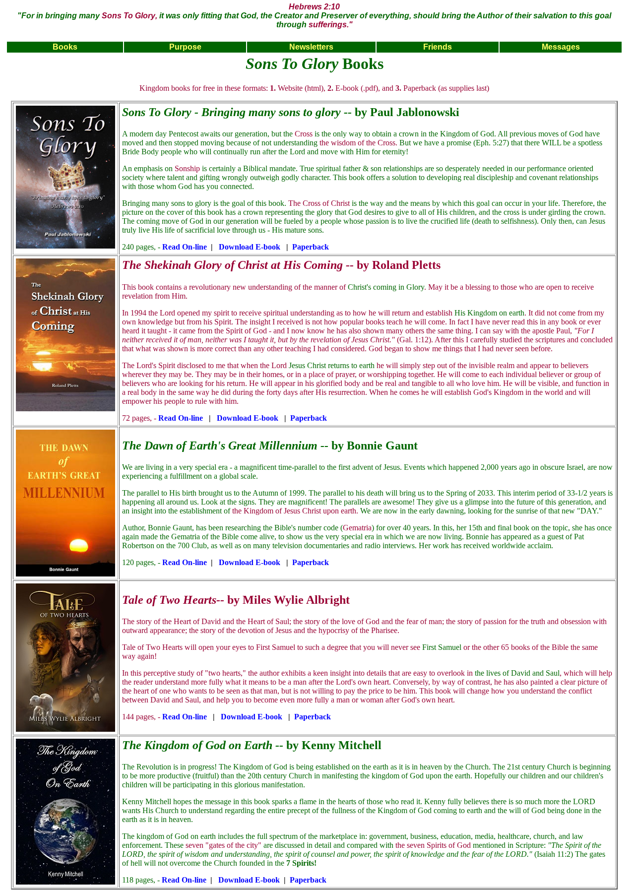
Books (65, 47)
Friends (437, 47)
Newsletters (311, 47)
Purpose (185, 47)
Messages (561, 47)
